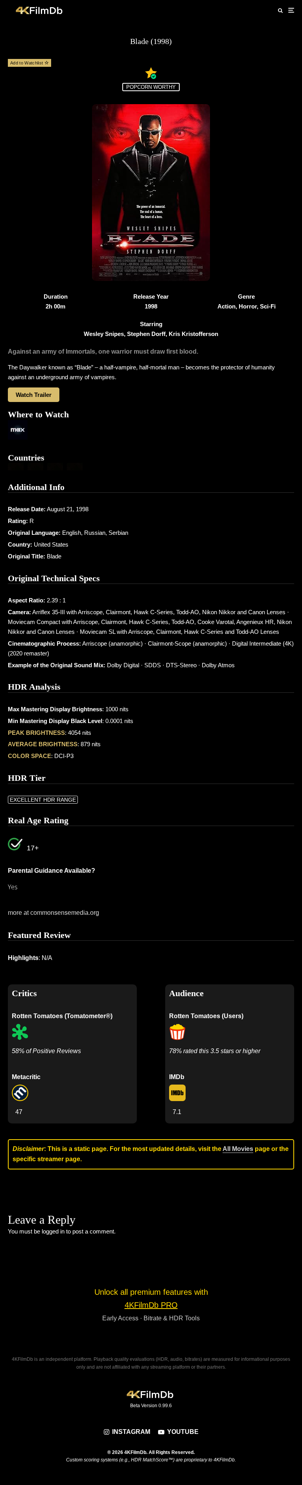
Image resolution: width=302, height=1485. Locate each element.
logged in (53, 1231)
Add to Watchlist (27, 63)
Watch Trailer (34, 394)
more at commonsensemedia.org (53, 912)
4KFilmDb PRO (151, 1305)
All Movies (238, 1148)
